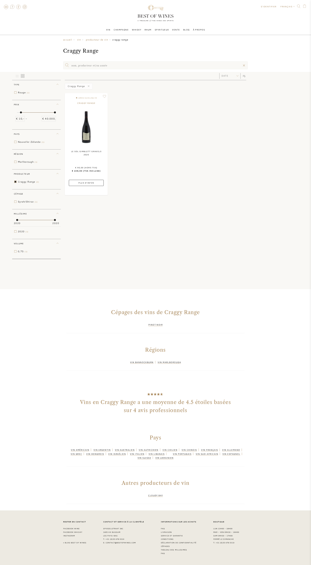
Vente (176, 29)
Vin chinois (189, 450)
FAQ (12, 6)
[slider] (21, 112)
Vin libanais (157, 454)
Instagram (24, 6)
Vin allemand (231, 450)
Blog (186, 29)
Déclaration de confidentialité (178, 543)
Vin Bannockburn (142, 362)
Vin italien (137, 454)
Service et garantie (172, 536)
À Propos (199, 29)
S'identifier (268, 6)
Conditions (167, 539)
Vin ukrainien (164, 457)
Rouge (24, 92)
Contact (6, 6)
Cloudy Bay (155, 495)
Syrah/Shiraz (28, 201)
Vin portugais (182, 454)
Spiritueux (162, 29)
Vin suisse (144, 457)
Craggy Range (28, 181)
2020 (23, 231)
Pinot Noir (155, 324)
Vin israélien (117, 454)
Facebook (18, 6)
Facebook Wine (71, 528)
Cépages (165, 546)
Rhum (147, 29)
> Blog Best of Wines (74, 543)
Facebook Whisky (72, 532)
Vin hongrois (95, 454)
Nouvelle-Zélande (31, 141)
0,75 (23, 251)
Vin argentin (102, 450)
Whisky (136, 29)
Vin (108, 29)
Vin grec (76, 454)
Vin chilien (169, 450)
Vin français (209, 450)
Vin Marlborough (169, 362)
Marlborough (28, 161)
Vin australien (125, 450)
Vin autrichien (148, 450)
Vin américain (80, 450)
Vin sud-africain (207, 454)
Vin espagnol (231, 454)
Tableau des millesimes (174, 550)
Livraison (166, 532)
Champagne (121, 29)
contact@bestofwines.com (121, 543)
